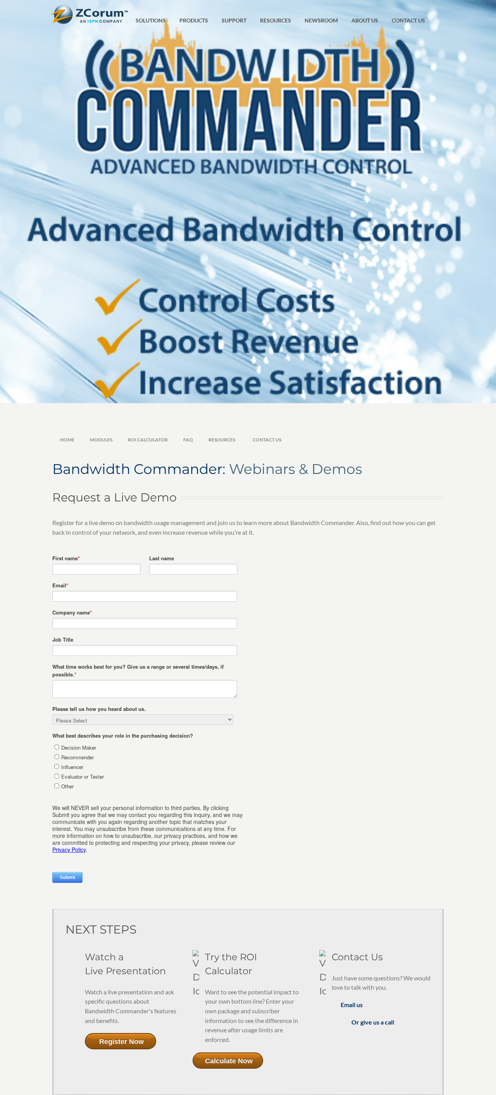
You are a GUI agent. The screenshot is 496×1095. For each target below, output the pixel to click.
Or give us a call (372, 1022)
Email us (352, 1004)
